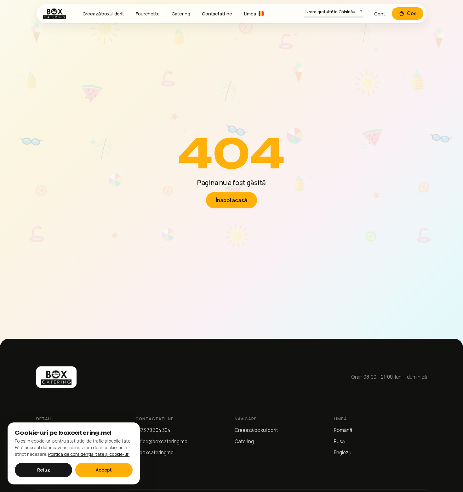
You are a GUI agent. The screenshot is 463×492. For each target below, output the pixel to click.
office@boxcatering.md (161, 441)
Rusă (339, 441)
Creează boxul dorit (103, 14)
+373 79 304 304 (152, 430)
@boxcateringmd (154, 452)
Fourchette (148, 14)
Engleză (342, 452)
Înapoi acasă (231, 200)
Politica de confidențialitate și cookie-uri (88, 454)
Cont (379, 14)
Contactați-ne (217, 14)
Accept (104, 470)
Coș (411, 13)
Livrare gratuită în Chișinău (329, 11)
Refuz (43, 470)
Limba (250, 14)
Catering (181, 14)
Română (343, 430)
